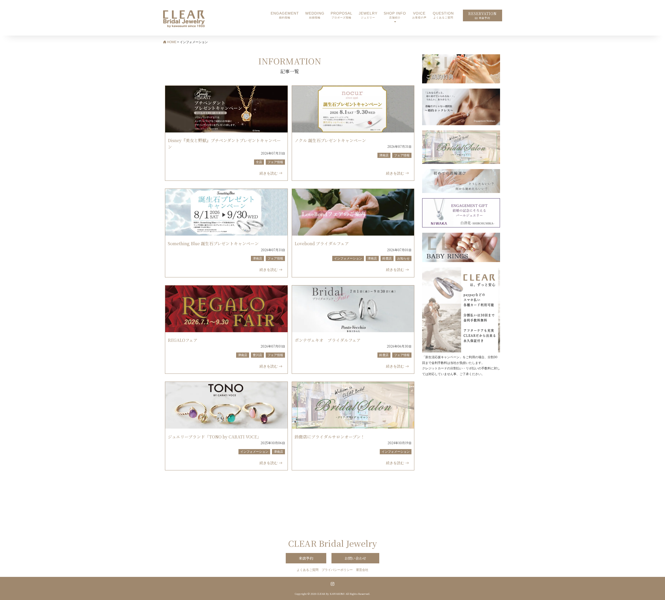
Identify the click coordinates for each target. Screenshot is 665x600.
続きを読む (269, 173)
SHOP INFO (395, 15)
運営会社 (362, 570)
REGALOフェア (182, 340)
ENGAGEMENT (285, 15)
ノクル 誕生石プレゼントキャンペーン (330, 140)
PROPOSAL (342, 15)
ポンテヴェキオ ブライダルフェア (328, 340)
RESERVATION (482, 15)
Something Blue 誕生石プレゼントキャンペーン (213, 243)
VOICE (419, 15)
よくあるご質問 (307, 570)
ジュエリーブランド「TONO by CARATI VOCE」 (214, 437)
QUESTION (443, 15)
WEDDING (314, 15)
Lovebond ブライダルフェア (322, 243)
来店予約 (306, 558)
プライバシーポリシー (337, 570)
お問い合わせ (355, 558)
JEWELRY (368, 15)
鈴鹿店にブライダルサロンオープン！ (330, 437)
